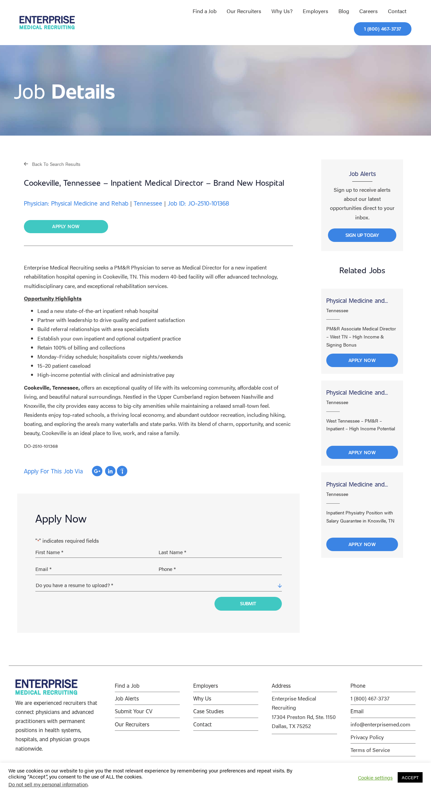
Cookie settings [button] (375, 778)
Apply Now (362, 360)
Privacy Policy (367, 737)
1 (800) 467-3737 (370, 698)
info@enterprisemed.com (380, 724)
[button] (52, 163)
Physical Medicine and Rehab (355, 301)
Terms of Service (370, 750)
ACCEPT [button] (410, 777)
